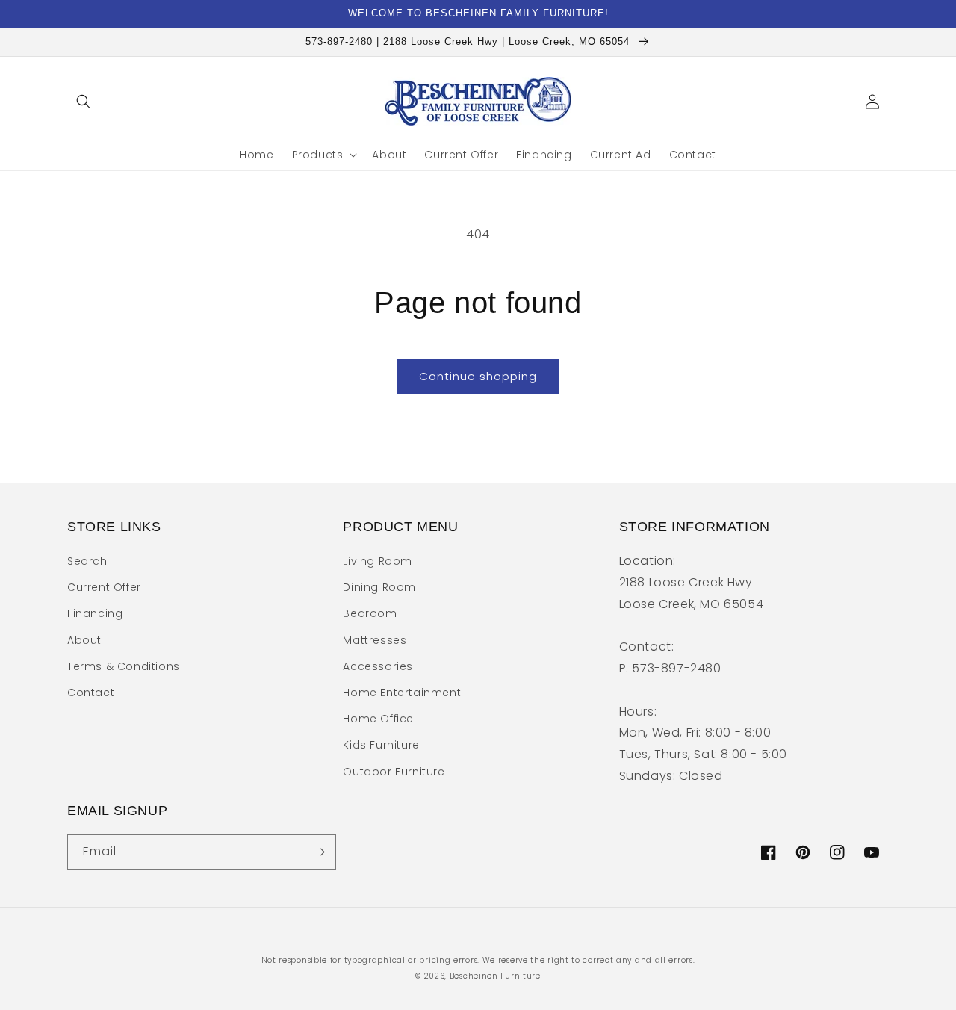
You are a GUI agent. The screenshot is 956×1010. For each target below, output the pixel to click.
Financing (94, 613)
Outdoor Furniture (393, 771)
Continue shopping (478, 376)
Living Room (377, 561)
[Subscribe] (318, 852)
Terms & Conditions (123, 666)
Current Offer (104, 587)
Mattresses (374, 640)
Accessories (378, 666)
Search (87, 561)
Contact (90, 692)
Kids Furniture (381, 744)
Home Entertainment (402, 692)
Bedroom (370, 613)
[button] (83, 101)
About (84, 640)
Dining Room (379, 587)
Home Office (378, 718)
